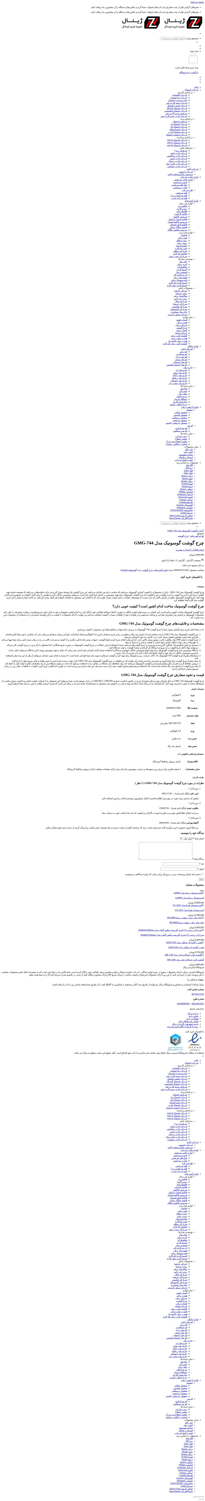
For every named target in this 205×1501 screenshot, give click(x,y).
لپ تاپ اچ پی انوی (178, 153)
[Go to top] (203, 1056)
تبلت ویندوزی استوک (177, 100)
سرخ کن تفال (181, 301)
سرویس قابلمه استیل (177, 222)
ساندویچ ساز (181, 246)
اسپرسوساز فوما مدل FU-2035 (189, 910)
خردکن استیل (181, 333)
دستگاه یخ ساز (180, 399)
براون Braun (187, 476)
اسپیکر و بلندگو (186, 457)
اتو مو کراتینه (181, 428)
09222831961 (198, 1004)
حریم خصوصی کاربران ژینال (185, 1024)
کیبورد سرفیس (180, 182)
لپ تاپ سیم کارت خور (176, 103)
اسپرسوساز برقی (179, 280)
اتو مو (190, 425)
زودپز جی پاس (180, 298)
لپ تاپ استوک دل (178, 124)
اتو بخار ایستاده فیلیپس (176, 365)
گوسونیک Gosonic (184, 505)
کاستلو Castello (186, 502)
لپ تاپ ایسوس (185, 172)
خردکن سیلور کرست (177, 314)
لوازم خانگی (192, 346)
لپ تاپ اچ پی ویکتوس (177, 156)
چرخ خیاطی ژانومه (178, 404)
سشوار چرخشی (179, 420)
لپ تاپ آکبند (192, 169)
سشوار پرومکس (179, 417)
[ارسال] (197, 41)
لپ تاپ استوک (191, 90)
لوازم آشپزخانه (191, 201)
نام (202, 864)
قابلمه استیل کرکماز (177, 219)
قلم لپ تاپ (187, 190)
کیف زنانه (188, 452)
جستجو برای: (192, 38)
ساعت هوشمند (186, 455)
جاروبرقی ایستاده (179, 380)
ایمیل (200, 869)
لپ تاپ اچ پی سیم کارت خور (174, 116)
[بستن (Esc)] (194, 1496)
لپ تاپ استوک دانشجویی (175, 111)
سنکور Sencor (186, 489)
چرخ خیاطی (181, 396)
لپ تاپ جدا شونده (178, 97)
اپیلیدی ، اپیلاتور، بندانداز (176, 444)
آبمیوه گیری (181, 269)
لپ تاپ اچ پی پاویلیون (177, 166)
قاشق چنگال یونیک (178, 227)
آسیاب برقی (181, 330)
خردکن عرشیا (180, 291)
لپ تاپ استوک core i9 (177, 145)
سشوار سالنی (180, 412)
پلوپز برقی (182, 238)
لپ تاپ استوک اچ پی (177, 132)
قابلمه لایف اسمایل (178, 224)
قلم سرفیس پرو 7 (178, 195)
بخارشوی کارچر (180, 402)
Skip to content (197, 2)
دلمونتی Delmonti (185, 507)
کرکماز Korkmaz (185, 494)
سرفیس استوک (180, 121)
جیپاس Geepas (186, 499)
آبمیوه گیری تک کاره (178, 283)
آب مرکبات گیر (180, 275)
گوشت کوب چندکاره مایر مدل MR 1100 (185, 960)
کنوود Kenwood (185, 497)
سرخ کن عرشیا (180, 304)
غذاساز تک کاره (180, 254)
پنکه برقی (182, 394)
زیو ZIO (189, 468)
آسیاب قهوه (181, 320)
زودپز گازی (182, 209)
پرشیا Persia (187, 486)
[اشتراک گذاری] (197, 1496)
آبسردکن (183, 391)
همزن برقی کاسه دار (177, 341)
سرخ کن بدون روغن (178, 256)
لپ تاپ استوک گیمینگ (177, 108)
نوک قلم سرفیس (179, 185)
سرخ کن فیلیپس (179, 306)
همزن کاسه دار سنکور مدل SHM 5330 (186, 947)
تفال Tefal (188, 473)
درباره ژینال (192, 1013)
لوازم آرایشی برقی (189, 407)
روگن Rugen (187, 481)
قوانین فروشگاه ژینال (188, 1021)
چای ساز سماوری (179, 312)
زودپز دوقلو (182, 240)
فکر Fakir (188, 470)
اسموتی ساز (181, 272)
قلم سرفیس (181, 193)
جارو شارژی (181, 370)
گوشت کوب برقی (179, 335)
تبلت (196, 87)
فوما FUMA (187, 484)
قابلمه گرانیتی (180, 214)
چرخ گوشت (181, 328)
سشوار (189, 410)
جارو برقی (188, 367)
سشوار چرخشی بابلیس (176, 423)
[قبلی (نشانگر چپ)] (203, 1499)
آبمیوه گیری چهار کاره (177, 285)
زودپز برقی (182, 243)
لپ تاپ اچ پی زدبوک (178, 161)
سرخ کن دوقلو (180, 251)
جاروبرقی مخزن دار (178, 383)
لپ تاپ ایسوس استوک (176, 134)
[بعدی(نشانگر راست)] (200, 1499)
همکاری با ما (192, 1019)
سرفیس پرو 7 (180, 150)
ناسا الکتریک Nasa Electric (181, 518)
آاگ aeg (189, 465)
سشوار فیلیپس (180, 415)
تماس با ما (193, 1016)
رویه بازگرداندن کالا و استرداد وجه (182, 1026)
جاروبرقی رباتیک (179, 378)
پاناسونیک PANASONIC (182, 510)
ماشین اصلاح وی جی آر (176, 441)
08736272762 (198, 994)
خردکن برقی (181, 325)
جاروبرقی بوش (180, 373)
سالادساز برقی (180, 296)
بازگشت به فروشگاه (188, 72)
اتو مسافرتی (181, 354)
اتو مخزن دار (181, 357)
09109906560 (183, 1004)
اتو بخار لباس (187, 349)
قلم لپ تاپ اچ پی (179, 198)
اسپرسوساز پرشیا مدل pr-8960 (189, 898)
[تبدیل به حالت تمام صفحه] (200, 1496)
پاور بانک (189, 449)
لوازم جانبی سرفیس (183, 179)
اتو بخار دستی (181, 359)
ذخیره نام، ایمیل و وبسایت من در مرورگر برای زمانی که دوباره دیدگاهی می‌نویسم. (163, 874)
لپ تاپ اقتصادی (179, 95)
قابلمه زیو (182, 206)
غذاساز (184, 235)
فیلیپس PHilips (186, 492)
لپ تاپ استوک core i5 (177, 140)
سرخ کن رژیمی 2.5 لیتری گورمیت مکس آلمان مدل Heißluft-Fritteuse (172, 935)
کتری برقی (182, 264)
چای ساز (183, 261)
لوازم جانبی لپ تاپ (189, 177)
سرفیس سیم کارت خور (176, 113)
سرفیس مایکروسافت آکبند (180, 174)
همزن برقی (182, 322)
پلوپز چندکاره (181, 248)
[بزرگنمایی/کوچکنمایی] (203, 1496)
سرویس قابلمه (180, 216)
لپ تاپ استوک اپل (178, 127)
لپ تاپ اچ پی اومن (178, 158)
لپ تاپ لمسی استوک (177, 105)
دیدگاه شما (198, 859)
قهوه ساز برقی (180, 277)
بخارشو (183, 388)
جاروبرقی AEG (180, 375)
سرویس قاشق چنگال (177, 230)
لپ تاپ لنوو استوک (178, 129)
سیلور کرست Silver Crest (181, 515)
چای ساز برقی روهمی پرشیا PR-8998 (186, 922)
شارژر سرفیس (180, 187)
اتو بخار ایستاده (180, 362)
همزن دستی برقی (179, 338)
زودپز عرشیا (181, 293)
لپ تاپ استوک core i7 (177, 142)
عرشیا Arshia (186, 513)
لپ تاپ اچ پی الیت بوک (176, 164)
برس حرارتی (181, 436)
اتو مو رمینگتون (180, 431)
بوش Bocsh (187, 478)
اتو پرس (183, 351)
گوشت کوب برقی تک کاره (175, 343)
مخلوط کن (182, 267)
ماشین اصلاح (181, 439)
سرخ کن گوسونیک (178, 309)
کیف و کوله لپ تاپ (184, 460)
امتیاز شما (198, 838)
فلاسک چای (181, 211)
